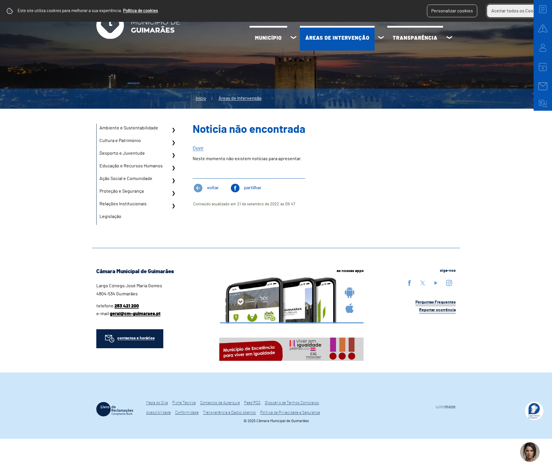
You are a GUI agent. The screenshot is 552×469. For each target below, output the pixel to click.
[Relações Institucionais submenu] (173, 206)
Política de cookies (140, 11)
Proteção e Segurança (121, 191)
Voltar (213, 187)
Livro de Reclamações (114, 409)
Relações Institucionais (123, 204)
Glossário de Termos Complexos (292, 403)
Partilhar (252, 187)
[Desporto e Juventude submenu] (173, 155)
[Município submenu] (293, 38)
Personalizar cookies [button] (452, 11)
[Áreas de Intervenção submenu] (381, 38)
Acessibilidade (158, 413)
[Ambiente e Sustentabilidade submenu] (173, 130)
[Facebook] (409, 283)
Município (268, 38)
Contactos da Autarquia (220, 403)
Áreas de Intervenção (337, 38)
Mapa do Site (157, 403)
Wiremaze (446, 406)
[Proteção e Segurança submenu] (173, 193)
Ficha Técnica (184, 403)
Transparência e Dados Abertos (229, 413)
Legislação (110, 216)
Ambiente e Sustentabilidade (128, 128)
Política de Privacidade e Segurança (290, 413)
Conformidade (187, 413)
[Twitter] (422, 283)
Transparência (415, 38)
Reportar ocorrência (437, 310)
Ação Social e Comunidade (125, 178)
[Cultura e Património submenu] (173, 142)
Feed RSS (252, 403)
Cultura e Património (120, 140)
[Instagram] (449, 283)
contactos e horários (136, 338)
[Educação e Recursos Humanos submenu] (173, 168)
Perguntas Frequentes (435, 302)
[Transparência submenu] (449, 38)
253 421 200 (126, 306)
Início (200, 98)
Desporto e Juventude (122, 153)
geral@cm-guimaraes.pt (135, 313)
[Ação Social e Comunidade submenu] (173, 180)
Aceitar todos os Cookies (516, 11)
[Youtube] (435, 283)
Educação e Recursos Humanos (131, 166)
